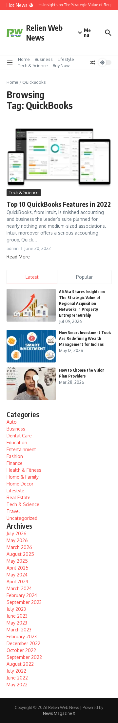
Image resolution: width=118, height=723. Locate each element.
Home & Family (23, 477)
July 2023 (16, 609)
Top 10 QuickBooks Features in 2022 (59, 204)
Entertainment (21, 449)
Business (44, 59)
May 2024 (17, 574)
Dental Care (19, 435)
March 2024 (19, 588)
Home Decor (20, 483)
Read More (18, 256)
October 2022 (21, 650)
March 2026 (19, 547)
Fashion (15, 456)
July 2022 (16, 671)
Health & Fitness (24, 470)
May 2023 (17, 623)
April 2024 (17, 581)
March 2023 (19, 629)
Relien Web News (44, 32)
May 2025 (17, 561)
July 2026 (17, 533)
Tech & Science (33, 65)
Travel (13, 511)
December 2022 (23, 643)
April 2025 (18, 568)
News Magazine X (59, 713)
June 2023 (17, 616)
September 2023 (24, 602)
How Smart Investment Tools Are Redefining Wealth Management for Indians (85, 338)
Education (17, 442)
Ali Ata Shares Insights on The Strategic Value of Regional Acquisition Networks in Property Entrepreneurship (82, 303)
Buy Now (61, 65)
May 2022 (17, 684)
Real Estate (18, 497)
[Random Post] (92, 62)
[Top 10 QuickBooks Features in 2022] (59, 158)
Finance (15, 463)
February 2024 (22, 595)
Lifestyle (66, 59)
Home (24, 59)
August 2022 (20, 664)
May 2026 (17, 540)
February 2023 (22, 636)
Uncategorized (22, 518)
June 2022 (17, 677)
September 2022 (24, 657)
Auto (12, 422)
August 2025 (20, 554)
